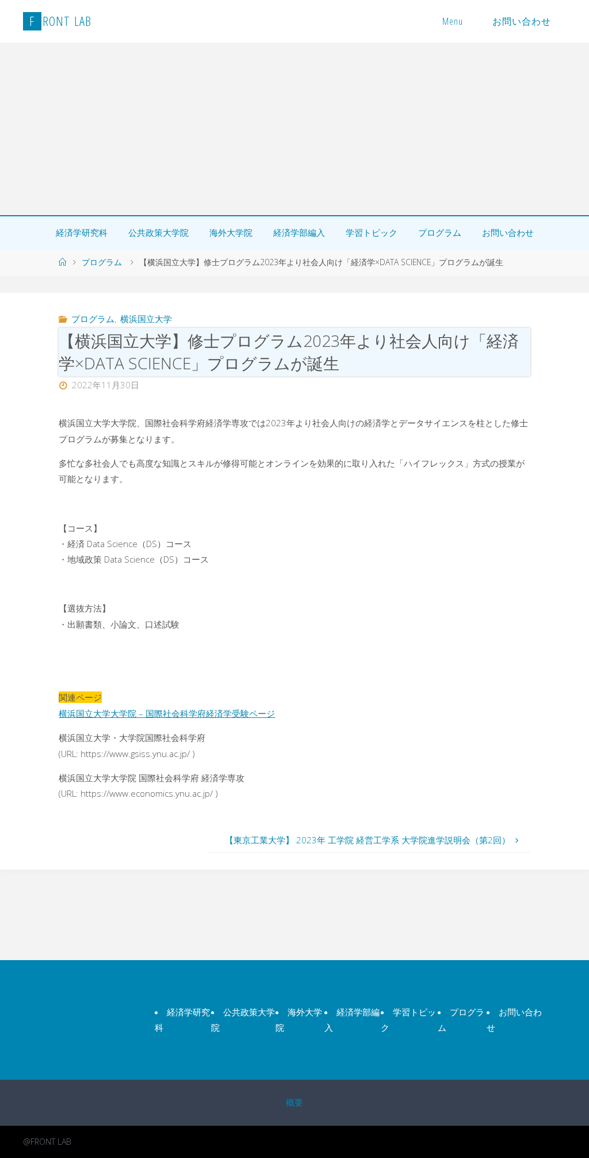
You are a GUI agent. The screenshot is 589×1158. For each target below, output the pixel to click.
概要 (294, 1102)
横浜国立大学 (146, 318)
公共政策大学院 (158, 232)
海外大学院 (231, 232)
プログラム (439, 232)
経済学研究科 (82, 232)
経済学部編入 (299, 232)
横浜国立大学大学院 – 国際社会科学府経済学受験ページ (167, 713)
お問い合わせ (521, 21)
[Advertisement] (294, 128)
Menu (452, 21)
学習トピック (371, 232)
